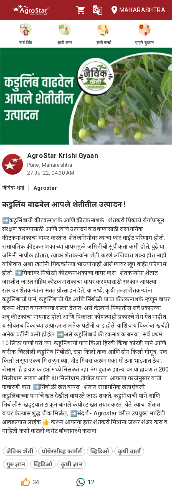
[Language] (97, 10)
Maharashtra (142, 10)
